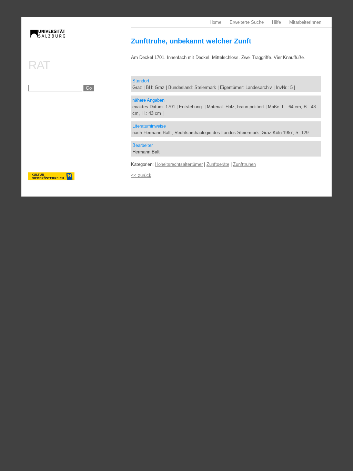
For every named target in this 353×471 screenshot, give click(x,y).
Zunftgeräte (217, 164)
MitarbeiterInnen (305, 22)
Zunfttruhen (244, 164)
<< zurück (141, 175)
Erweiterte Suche (247, 22)
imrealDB (79, 40)
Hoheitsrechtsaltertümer (179, 164)
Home (215, 22)
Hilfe (276, 22)
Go (89, 88)
